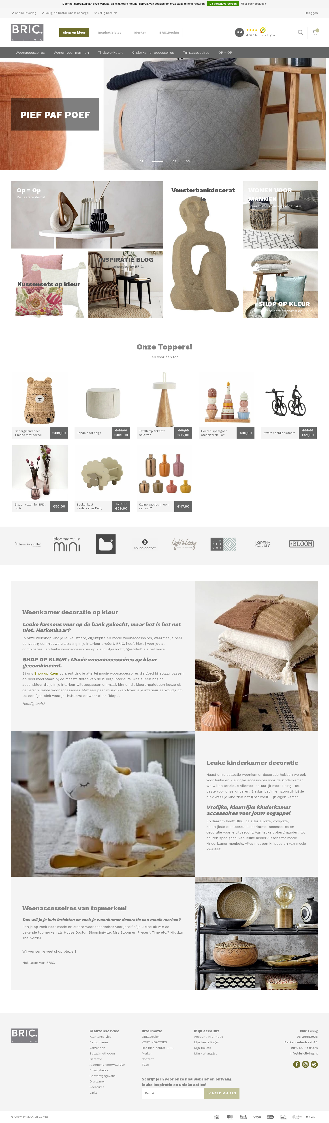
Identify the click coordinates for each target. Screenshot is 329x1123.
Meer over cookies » (254, 3)
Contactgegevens (102, 1076)
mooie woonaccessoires (132, 638)
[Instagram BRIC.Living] (305, 1064)
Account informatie (208, 1036)
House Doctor (75, 932)
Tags (145, 1064)
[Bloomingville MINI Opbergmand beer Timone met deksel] (40, 399)
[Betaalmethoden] (217, 1117)
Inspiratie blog (110, 32)
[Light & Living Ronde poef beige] (102, 399)
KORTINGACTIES (154, 1042)
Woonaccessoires (30, 53)
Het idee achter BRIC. (158, 1048)
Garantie (96, 1059)
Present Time (148, 932)
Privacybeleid (99, 1070)
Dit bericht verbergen (223, 3)
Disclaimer (97, 1081)
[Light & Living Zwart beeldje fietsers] (289, 399)
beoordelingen (262, 35)
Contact (148, 1059)
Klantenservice (100, 1036)
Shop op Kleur (46, 673)
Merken (140, 32)
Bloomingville (100, 932)
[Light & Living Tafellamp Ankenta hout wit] (164, 399)
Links (93, 1092)
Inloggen (312, 13)
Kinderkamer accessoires (153, 53)
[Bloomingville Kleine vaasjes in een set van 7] (164, 473)
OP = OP (225, 53)
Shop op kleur (74, 32)
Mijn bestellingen (206, 1042)
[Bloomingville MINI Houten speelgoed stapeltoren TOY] (226, 399)
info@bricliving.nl (304, 1053)
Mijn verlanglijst (205, 1053)
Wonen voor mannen (71, 53)
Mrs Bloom (122, 932)
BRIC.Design (169, 32)
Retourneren (99, 1042)
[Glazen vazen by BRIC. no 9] (40, 473)
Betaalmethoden (102, 1053)
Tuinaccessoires (196, 53)
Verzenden (97, 1048)
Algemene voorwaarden (107, 1064)
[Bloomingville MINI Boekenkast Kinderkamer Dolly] (102, 473)
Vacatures (97, 1087)
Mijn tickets (202, 1048)
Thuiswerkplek (110, 53)
